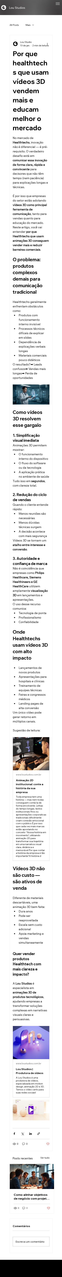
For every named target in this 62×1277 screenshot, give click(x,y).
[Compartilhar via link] (38, 1133)
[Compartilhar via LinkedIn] (30, 1133)
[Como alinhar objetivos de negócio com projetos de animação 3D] (32, 1176)
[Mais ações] (47, 44)
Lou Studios (17, 7)
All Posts (14, 24)
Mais (28, 24)
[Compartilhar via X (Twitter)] (22, 1133)
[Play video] (31, 1110)
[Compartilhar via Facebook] (14, 1133)
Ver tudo (45, 1157)
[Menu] (57, 3)
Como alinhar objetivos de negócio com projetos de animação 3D (32, 1196)
